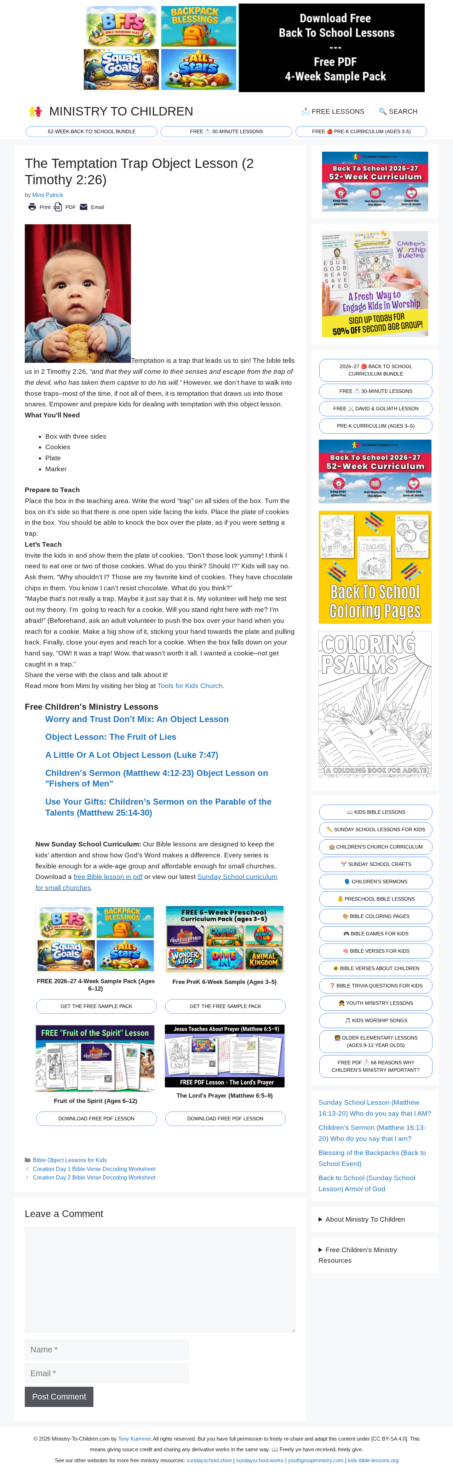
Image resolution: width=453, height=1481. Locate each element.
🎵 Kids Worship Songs (376, 1020)
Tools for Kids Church (190, 685)
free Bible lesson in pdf (108, 876)
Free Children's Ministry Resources (358, 1255)
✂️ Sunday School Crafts (376, 864)
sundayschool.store (209, 1460)
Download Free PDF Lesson (96, 1118)
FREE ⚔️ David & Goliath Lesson (376, 408)
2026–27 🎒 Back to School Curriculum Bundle (376, 370)
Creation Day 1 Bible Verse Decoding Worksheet (94, 1169)
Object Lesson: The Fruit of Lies (110, 737)
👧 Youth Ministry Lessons (376, 1003)
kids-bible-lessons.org (373, 1460)
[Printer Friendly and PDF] (66, 212)
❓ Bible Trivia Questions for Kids (376, 986)
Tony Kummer (134, 1439)
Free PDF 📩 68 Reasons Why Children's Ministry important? (376, 1066)
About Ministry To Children (365, 1219)
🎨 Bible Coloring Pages (376, 916)
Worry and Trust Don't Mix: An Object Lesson (137, 719)
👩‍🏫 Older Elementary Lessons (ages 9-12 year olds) (376, 1041)
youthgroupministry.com (316, 1460)
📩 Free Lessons (333, 111)
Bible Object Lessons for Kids (70, 1160)
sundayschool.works (260, 1460)
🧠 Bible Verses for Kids (376, 951)
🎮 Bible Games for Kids (375, 933)
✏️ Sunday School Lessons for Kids (376, 829)
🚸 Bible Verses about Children (376, 968)
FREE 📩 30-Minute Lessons (375, 391)
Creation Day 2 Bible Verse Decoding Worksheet (94, 1177)
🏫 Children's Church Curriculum (376, 847)
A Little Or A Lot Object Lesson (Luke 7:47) (131, 755)
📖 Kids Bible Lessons (376, 812)
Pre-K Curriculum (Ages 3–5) (376, 426)
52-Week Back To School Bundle (92, 131)
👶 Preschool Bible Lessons (376, 899)
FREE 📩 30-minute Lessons (226, 131)
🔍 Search (398, 111)
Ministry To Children (121, 111)
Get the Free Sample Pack (96, 1006)
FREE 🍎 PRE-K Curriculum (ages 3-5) (361, 131)
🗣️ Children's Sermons (375, 881)
